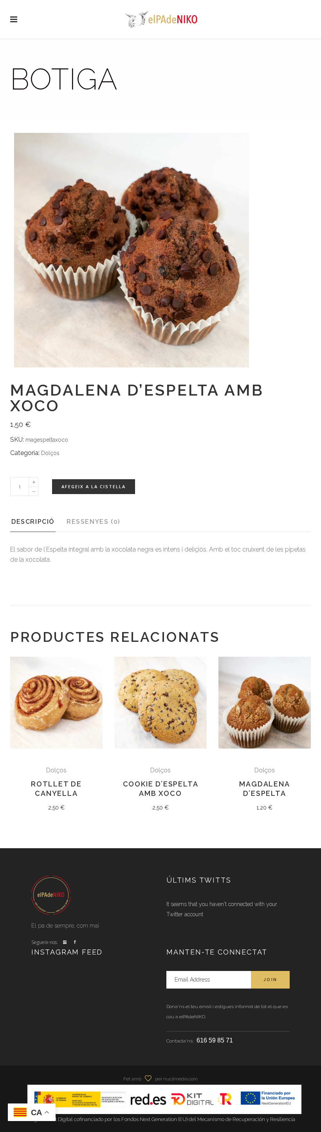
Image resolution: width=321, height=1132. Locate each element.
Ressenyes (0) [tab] (93, 521)
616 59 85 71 (215, 1040)
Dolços (50, 453)
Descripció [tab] (32, 521)
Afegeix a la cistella (93, 486)
